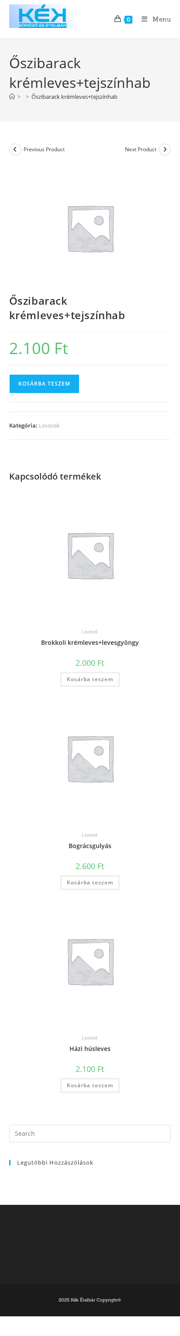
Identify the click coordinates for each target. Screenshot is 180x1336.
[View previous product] (15, 149)
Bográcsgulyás (90, 846)
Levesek (49, 425)
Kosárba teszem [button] (90, 679)
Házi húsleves (90, 1048)
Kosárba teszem (44, 383)
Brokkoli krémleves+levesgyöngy (90, 642)
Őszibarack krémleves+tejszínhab (74, 97)
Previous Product (44, 149)
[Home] (12, 97)
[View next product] (165, 149)
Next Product (140, 149)
